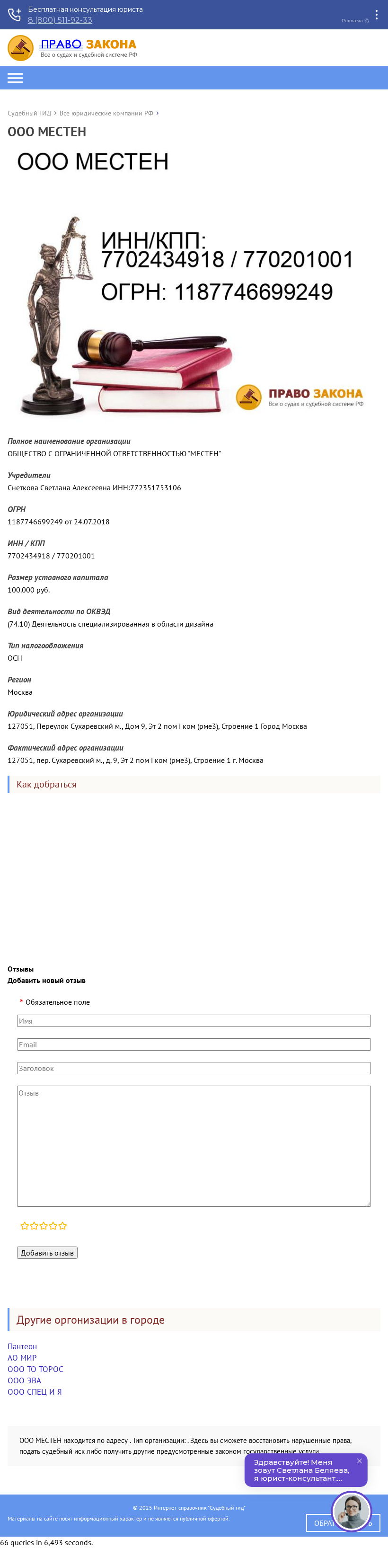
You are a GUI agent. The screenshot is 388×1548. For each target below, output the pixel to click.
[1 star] (24, 1226)
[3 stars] (43, 1226)
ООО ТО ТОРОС (35, 1369)
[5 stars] (62, 1226)
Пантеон (22, 1346)
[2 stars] (34, 1226)
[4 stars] (53, 1226)
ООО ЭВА (24, 1380)
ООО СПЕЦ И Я (35, 1392)
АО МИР (22, 1358)
